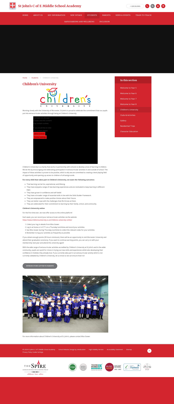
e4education (81, 349)
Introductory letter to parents (40, 266)
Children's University (50, 78)
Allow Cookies (39, 134)
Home (25, 78)
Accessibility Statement (115, 349)
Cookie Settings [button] (37, 352)
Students (35, 78)
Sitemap (129, 349)
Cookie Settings (40, 137)
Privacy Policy (27, 352)
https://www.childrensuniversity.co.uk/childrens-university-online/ (47, 220)
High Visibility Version (96, 349)
